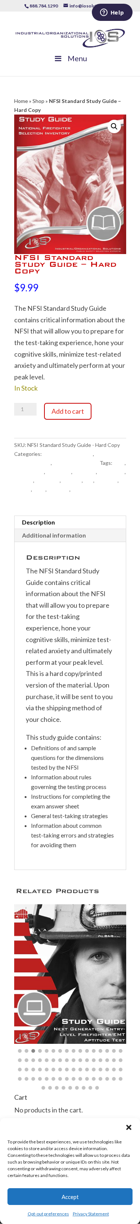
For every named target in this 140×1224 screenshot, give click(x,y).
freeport (72, 480)
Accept (70, 1196)
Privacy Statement (91, 1214)
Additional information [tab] (54, 535)
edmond (23, 480)
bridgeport (58, 472)
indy (88, 480)
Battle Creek (29, 472)
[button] (129, 1127)
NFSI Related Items (76, 463)
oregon (22, 489)
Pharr (39, 489)
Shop (38, 101)
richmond (58, 489)
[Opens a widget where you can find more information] (112, 13)
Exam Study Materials (68, 454)
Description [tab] (38, 522)
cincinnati (85, 472)
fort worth (47, 480)
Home (21, 101)
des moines (111, 472)
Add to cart (68, 411)
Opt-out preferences (48, 1214)
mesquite (107, 480)
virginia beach (87, 489)
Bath (119, 463)
